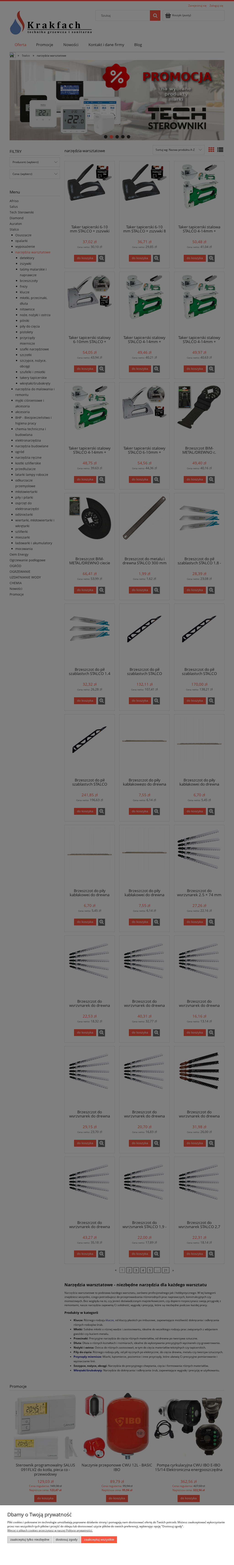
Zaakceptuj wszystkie (99, 1539)
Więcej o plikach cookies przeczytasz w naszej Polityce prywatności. (50, 1530)
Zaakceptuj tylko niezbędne (29, 1539)
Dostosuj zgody (66, 1539)
